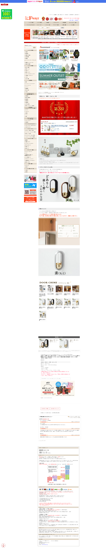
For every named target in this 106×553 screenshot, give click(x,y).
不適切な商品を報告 (56, 412)
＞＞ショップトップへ (42, 440)
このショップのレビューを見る (75, 417)
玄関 (58, 92)
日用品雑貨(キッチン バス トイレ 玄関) (50, 92)
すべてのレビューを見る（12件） (74, 416)
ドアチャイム (62, 92)
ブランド (45, 93)
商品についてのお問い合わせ (46, 412)
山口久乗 (49, 93)
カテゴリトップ (41, 92)
